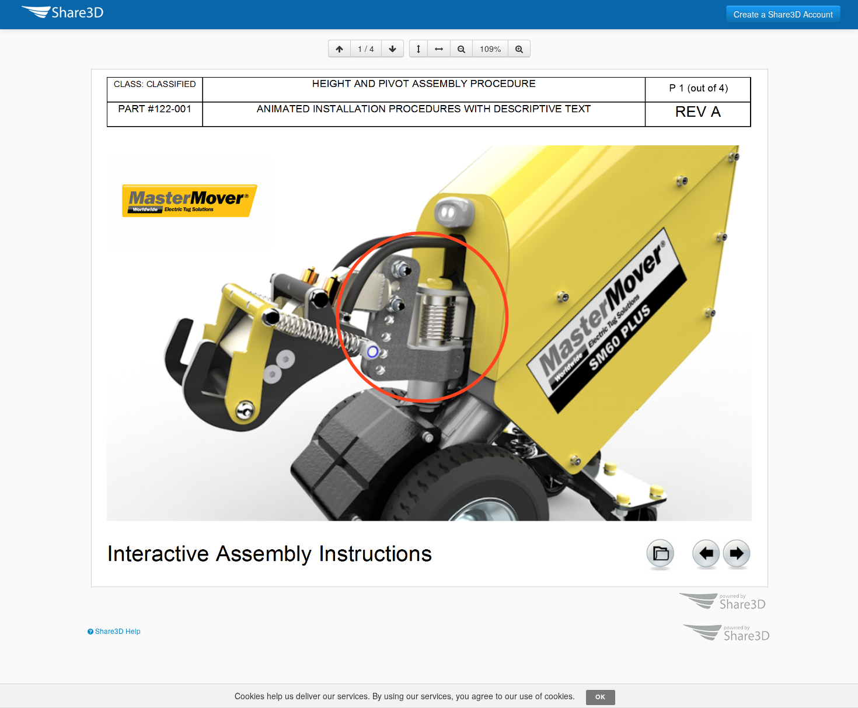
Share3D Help (117, 631)
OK (600, 696)
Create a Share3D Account (783, 14)
